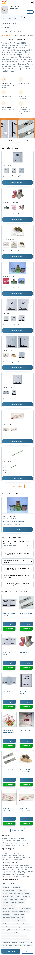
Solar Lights (16, 939)
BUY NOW (17, 529)
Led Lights (27, 930)
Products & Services (19, 35)
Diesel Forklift (6, 914)
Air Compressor (21, 936)
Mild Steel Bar (6, 920)
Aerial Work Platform (18, 914)
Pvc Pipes (29, 942)
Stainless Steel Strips (8, 923)
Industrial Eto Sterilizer (9, 905)
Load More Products (17, 830)
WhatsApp (10, 628)
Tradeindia (4, 879)
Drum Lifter (6, 896)
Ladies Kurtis (18, 930)
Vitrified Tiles (6, 942)
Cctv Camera (6, 933)
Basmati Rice (22, 890)
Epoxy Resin (20, 917)
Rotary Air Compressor (17, 902)
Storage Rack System (9, 917)
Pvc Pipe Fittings (7, 945)
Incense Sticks (7, 939)
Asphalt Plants (7, 927)
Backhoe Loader (7, 893)
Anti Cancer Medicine (9, 936)
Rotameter (23, 899)
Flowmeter (6, 902)
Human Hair (6, 887)
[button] (29, 12)
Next (29, 132)
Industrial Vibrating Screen (10, 899)
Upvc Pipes (17, 945)
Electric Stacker (15, 896)
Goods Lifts (25, 939)
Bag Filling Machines (23, 923)
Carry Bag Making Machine (22, 893)
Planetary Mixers (7, 930)
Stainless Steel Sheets (19, 920)
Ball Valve (15, 933)
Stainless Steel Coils (18, 942)
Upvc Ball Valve (27, 945)
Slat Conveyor (17, 927)
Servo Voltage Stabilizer (9, 890)
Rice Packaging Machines (10, 908)
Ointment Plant (28, 927)
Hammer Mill (6, 911)
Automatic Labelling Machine (20, 911)
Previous (5, 132)
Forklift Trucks (16, 887)
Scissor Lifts (26, 896)
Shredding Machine (25, 908)
